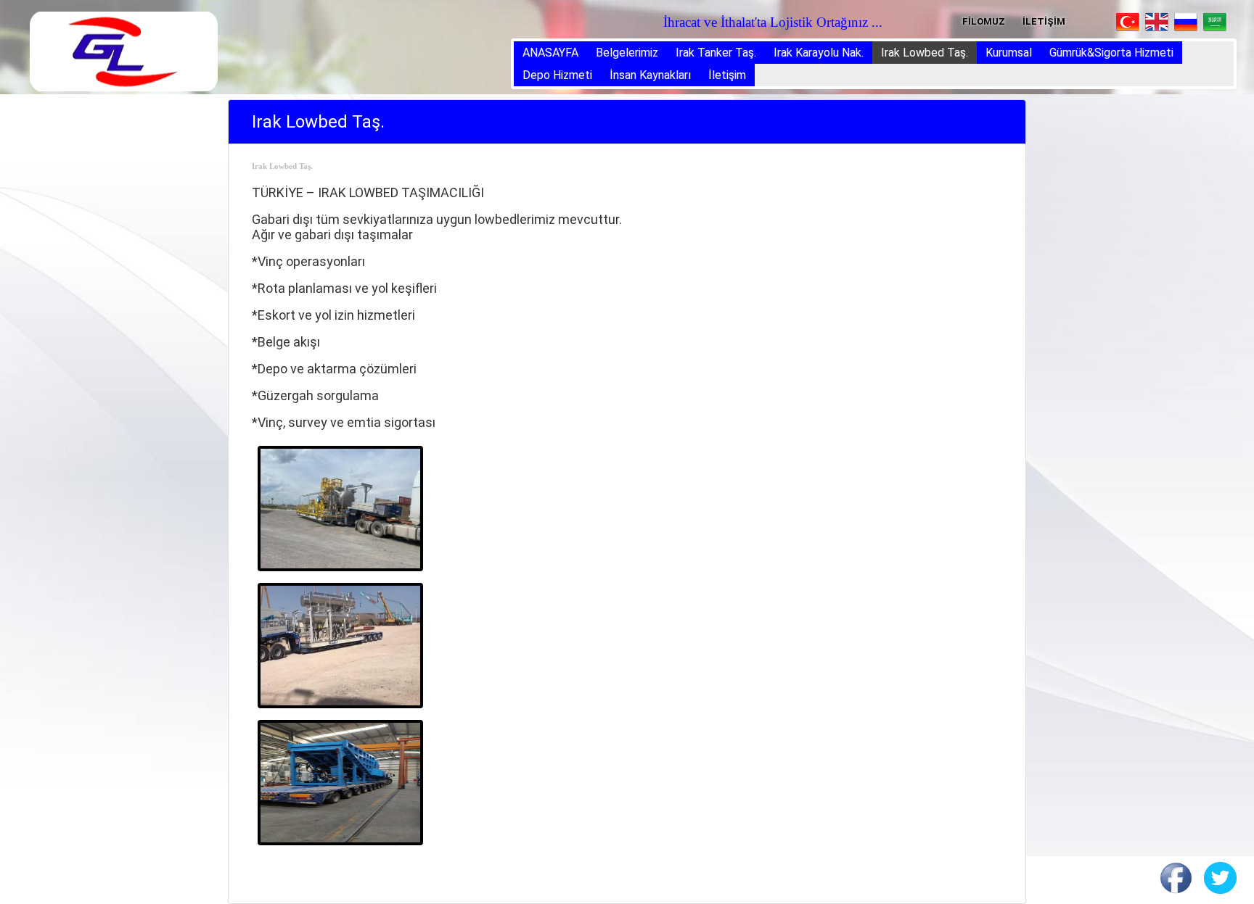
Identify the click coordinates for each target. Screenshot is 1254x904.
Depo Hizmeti (557, 75)
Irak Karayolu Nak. (819, 52)
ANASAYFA (550, 52)
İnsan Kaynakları (650, 75)
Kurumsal (1008, 52)
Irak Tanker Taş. (716, 52)
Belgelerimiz (627, 52)
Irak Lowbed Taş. (924, 52)
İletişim (727, 75)
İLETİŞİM (1044, 21)
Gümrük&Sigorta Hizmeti (1111, 52)
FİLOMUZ (983, 21)
